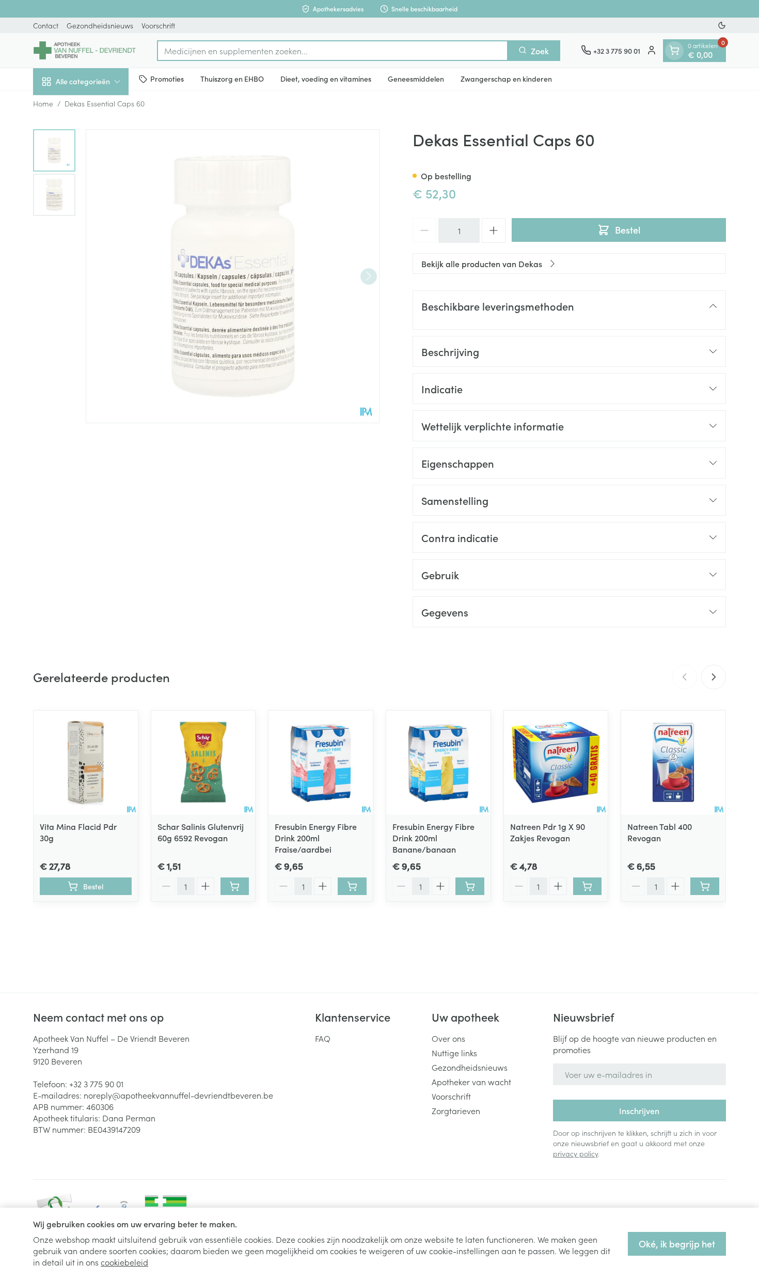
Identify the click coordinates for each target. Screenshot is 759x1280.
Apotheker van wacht (471, 1081)
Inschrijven (639, 1110)
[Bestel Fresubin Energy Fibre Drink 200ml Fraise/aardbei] (352, 886)
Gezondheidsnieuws (100, 25)
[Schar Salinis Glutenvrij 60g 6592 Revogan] (203, 763)
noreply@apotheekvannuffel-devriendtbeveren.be (178, 1095)
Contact (45, 25)
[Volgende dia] (713, 677)
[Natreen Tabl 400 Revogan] (673, 763)
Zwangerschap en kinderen (506, 78)
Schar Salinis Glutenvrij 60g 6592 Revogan (200, 832)
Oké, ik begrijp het (677, 1243)
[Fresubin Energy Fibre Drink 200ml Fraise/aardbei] (320, 763)
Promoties (167, 78)
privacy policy (575, 1153)
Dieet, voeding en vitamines (325, 78)
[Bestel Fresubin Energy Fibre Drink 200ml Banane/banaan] (469, 886)
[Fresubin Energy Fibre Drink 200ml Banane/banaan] (438, 763)
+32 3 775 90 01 (96, 1083)
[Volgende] (368, 276)
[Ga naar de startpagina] (84, 50)
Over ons (448, 1038)
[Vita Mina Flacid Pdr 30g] (86, 763)
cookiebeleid (124, 1262)
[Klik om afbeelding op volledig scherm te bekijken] (232, 276)
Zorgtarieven (456, 1110)
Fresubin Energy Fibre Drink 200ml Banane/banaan (433, 838)
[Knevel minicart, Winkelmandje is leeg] (674, 50)
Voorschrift (158, 25)
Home (43, 103)
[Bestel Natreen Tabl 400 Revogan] (704, 886)
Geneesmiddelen (416, 78)
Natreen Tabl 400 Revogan (659, 832)
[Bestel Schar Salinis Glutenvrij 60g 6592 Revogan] (234, 886)
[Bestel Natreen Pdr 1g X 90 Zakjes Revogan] (587, 886)
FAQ (322, 1038)
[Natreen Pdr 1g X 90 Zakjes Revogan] (556, 763)
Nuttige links (454, 1052)
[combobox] (332, 50)
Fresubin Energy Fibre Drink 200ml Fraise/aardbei (316, 838)
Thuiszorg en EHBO (232, 78)
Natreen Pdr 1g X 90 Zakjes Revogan (547, 832)
